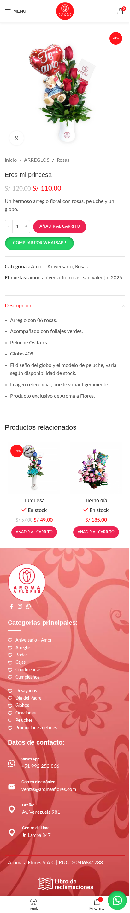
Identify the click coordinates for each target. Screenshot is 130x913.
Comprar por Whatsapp (39, 243)
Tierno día (96, 500)
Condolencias (28, 670)
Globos (22, 705)
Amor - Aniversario (52, 266)
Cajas (20, 662)
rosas (74, 277)
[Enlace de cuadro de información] (65, 764)
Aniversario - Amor (33, 640)
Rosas (63, 160)
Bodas (21, 655)
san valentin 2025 (102, 277)
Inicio (11, 160)
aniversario (54, 277)
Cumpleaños (27, 677)
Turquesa (34, 500)
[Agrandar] (16, 138)
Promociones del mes (36, 728)
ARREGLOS (37, 160)
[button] (39, 243)
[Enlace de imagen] (65, 884)
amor (33, 277)
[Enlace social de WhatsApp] (28, 606)
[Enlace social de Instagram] (19, 606)
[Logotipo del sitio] (65, 10)
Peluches (23, 720)
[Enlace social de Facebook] (11, 606)
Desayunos (26, 691)
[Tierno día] (96, 468)
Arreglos (23, 648)
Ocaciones (25, 713)
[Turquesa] (34, 468)
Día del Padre (28, 698)
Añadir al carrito (59, 227)
